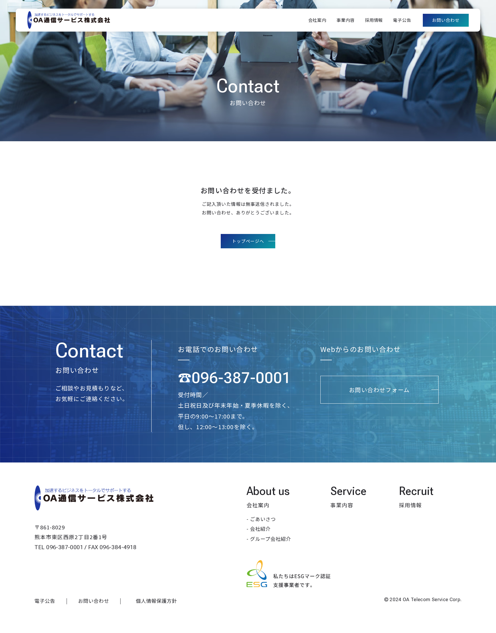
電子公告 (44, 600)
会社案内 (258, 505)
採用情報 (410, 505)
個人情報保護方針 (156, 600)
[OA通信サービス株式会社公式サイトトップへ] (94, 498)
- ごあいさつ (261, 518)
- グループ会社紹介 (269, 538)
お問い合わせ (93, 600)
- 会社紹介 (259, 528)
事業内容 (341, 505)
